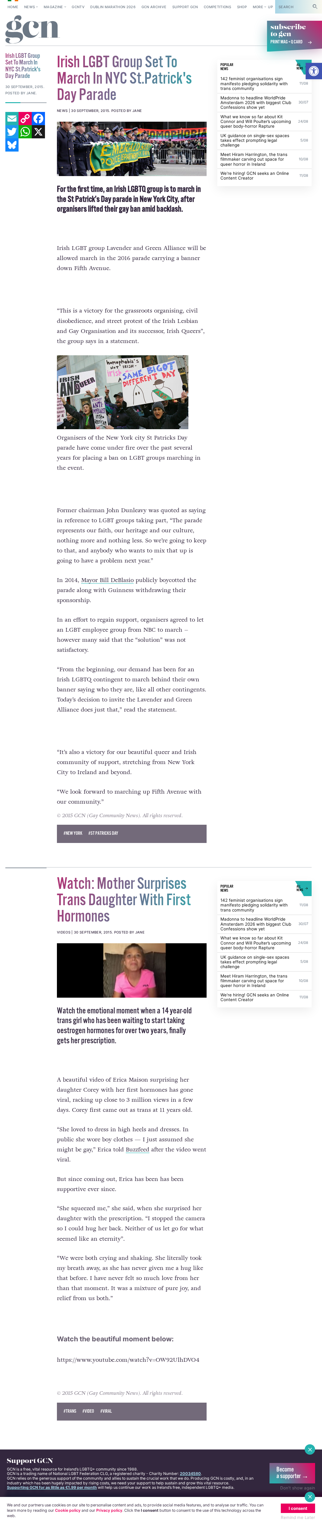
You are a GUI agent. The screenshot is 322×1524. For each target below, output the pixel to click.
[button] (314, 71)
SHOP (242, 7)
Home (13, 7)
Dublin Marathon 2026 (113, 7)
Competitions (217, 7)
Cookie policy (67, 1510)
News (29, 7)
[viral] (132, 970)
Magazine (53, 7)
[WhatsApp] (25, 131)
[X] (38, 131)
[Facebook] (38, 118)
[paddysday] (132, 149)
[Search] (315, 7)
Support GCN (185, 7)
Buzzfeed (137, 1149)
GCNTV (78, 7)
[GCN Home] (32, 30)
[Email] (12, 118)
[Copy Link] (25, 118)
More (258, 7)
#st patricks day (103, 833)
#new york (73, 833)
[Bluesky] (12, 145)
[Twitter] (12, 131)
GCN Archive (154, 7)
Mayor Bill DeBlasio (107, 580)
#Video (88, 1411)
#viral (106, 1411)
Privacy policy (109, 1510)
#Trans (70, 1411)
